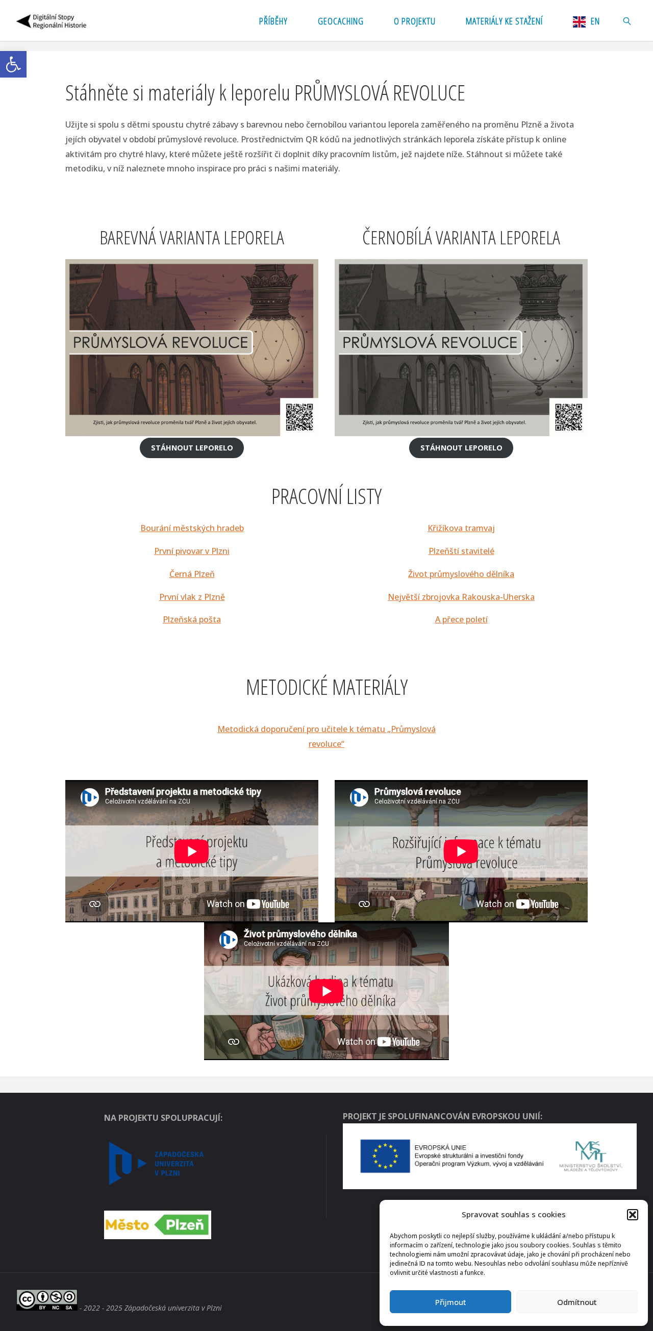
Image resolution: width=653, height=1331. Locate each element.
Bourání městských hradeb (192, 528)
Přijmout (450, 1302)
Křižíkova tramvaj (461, 528)
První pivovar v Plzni (192, 551)
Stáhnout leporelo (192, 448)
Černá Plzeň (192, 574)
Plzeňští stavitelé (461, 551)
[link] (627, 20)
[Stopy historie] (52, 20)
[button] (13, 64)
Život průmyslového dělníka (461, 574)
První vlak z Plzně (192, 596)
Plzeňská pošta (192, 619)
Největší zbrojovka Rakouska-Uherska (461, 596)
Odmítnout (577, 1302)
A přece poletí (461, 619)
